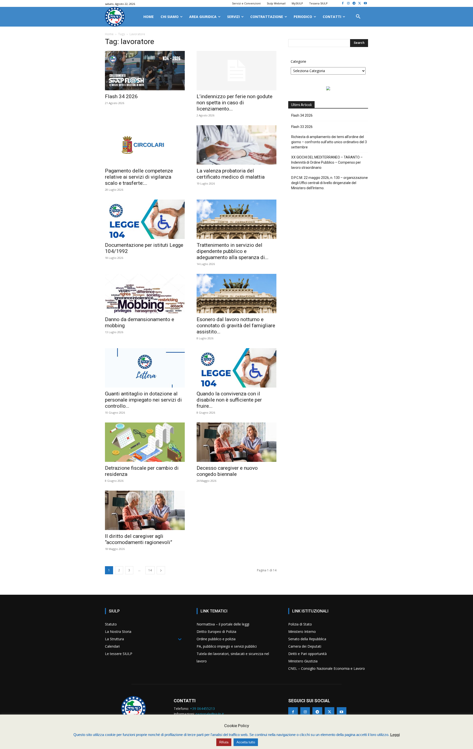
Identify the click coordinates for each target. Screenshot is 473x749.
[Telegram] (354, 3)
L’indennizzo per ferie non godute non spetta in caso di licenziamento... (234, 103)
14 (150, 570)
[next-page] (161, 570)
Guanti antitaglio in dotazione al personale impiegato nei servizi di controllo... (143, 400)
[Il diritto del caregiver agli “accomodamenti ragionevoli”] (145, 510)
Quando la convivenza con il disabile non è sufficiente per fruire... (229, 400)
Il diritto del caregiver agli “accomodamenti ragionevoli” (138, 539)
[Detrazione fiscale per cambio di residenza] (145, 442)
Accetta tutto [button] (245, 742)
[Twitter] (359, 3)
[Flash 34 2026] (145, 70)
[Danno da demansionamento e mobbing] (145, 293)
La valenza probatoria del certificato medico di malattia (231, 174)
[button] (358, 17)
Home (109, 34)
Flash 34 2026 (121, 96)
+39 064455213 (202, 708)
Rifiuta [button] (223, 742)
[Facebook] (343, 3)
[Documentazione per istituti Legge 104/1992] (145, 219)
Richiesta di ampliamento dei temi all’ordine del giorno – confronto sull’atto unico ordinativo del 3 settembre (329, 142)
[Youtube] (365, 3)
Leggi (395, 735)
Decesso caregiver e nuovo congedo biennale (227, 471)
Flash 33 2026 (302, 127)
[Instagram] (348, 3)
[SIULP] (115, 17)
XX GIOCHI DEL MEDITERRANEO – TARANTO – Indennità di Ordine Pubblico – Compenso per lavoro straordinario (327, 162)
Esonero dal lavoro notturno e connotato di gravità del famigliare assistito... (236, 325)
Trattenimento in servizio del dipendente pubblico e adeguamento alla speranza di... (233, 251)
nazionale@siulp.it (210, 714)
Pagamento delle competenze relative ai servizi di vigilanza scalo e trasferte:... (139, 177)
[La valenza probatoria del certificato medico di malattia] (236, 145)
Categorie (298, 61)
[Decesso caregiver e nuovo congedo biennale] (236, 442)
